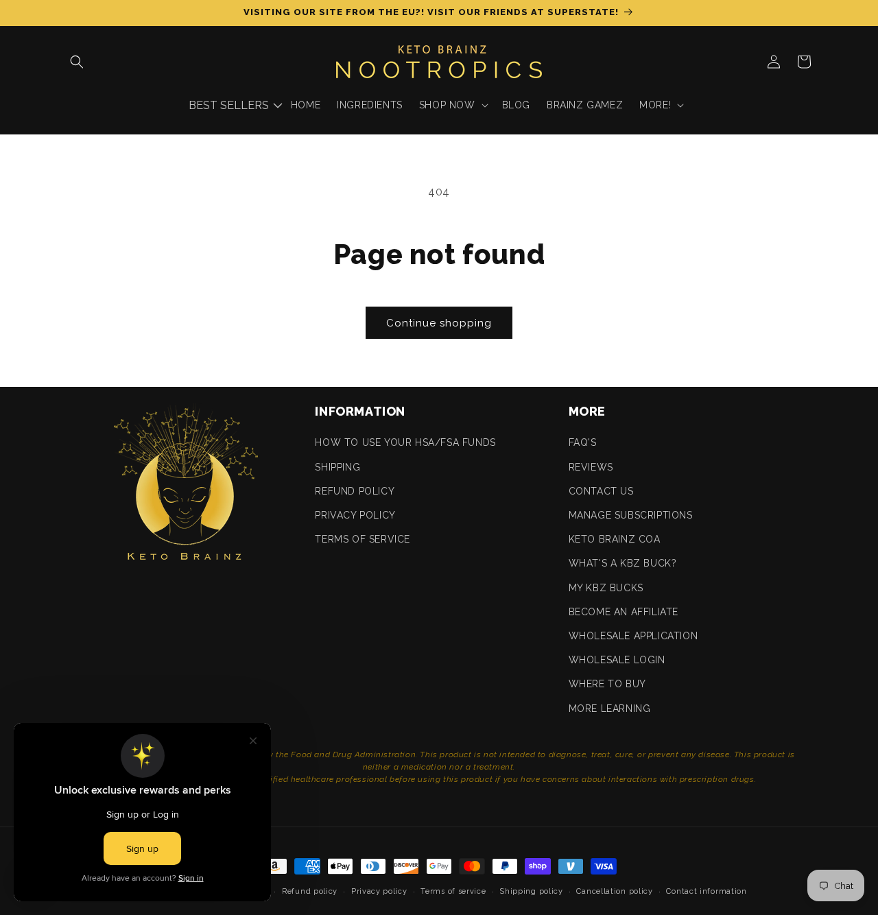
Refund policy (309, 891)
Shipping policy (531, 891)
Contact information (706, 891)
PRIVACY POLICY (355, 515)
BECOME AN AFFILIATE (623, 611)
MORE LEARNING (610, 708)
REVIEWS (591, 467)
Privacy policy (379, 891)
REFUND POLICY (354, 491)
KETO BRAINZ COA (615, 539)
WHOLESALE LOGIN (617, 659)
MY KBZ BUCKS (606, 587)
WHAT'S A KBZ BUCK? (623, 563)
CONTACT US (601, 491)
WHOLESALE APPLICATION (633, 635)
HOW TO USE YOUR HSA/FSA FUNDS (405, 442)
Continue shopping (439, 323)
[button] (77, 62)
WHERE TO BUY (607, 683)
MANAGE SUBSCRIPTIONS (631, 515)
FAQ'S (583, 442)
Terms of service (453, 891)
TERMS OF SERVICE (362, 539)
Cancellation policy (614, 891)
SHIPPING (337, 467)
